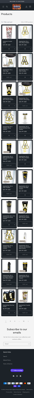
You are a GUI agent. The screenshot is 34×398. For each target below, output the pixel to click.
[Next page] (28, 321)
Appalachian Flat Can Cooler (8, 306)
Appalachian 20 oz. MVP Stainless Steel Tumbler (8, 158)
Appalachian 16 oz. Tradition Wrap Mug (24, 99)
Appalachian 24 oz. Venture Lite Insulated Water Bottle (25, 247)
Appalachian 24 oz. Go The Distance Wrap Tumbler (9, 217)
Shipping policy (26, 392)
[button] (3, 6)
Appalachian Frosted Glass (24, 306)
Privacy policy (9, 392)
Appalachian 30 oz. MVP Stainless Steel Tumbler (24, 277)
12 (23, 321)
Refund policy (30, 389)
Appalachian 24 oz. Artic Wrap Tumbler (24, 157)
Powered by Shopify (20, 389)
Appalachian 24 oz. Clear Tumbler (8, 186)
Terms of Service (7, 364)
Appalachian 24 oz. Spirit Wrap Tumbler (24, 216)
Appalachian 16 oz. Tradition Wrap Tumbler (8, 128)
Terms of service (17, 392)
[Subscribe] (29, 344)
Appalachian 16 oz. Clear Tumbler (24, 70)
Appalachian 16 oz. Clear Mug (8, 70)
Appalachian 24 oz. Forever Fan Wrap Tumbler (24, 187)
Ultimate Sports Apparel (10, 389)
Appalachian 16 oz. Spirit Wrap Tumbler (8, 99)
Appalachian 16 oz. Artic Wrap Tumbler (24, 42)
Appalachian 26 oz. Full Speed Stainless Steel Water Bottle (8, 277)
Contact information (17, 394)
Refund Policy (7, 360)
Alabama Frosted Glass (7, 42)
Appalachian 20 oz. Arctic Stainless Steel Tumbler (24, 128)
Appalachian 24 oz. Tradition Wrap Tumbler (8, 247)
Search (5, 356)
